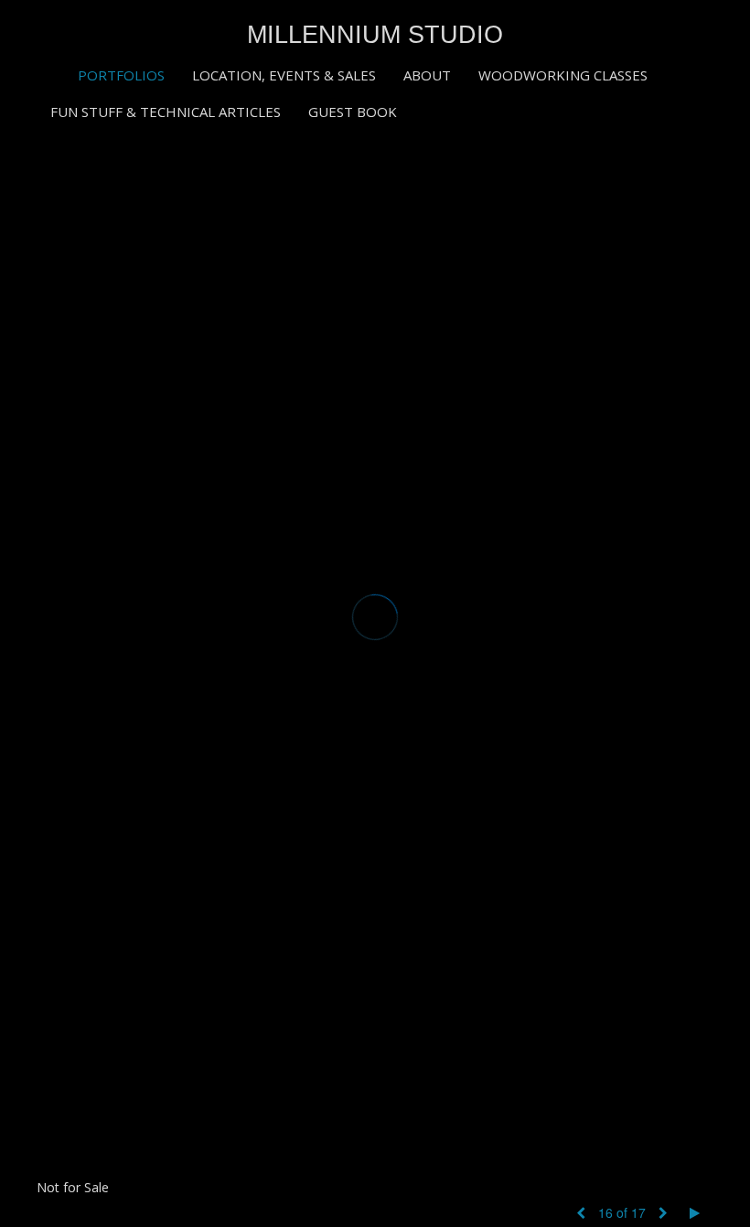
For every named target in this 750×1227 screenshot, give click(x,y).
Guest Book (352, 111)
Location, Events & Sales (284, 75)
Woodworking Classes (563, 75)
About (427, 75)
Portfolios (121, 75)
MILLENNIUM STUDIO (375, 34)
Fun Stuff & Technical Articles (165, 111)
